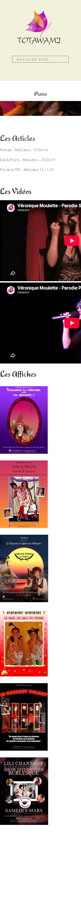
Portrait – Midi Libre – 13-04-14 (24, 150)
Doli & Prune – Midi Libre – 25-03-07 (28, 159)
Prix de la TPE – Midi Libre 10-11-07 (27, 169)
